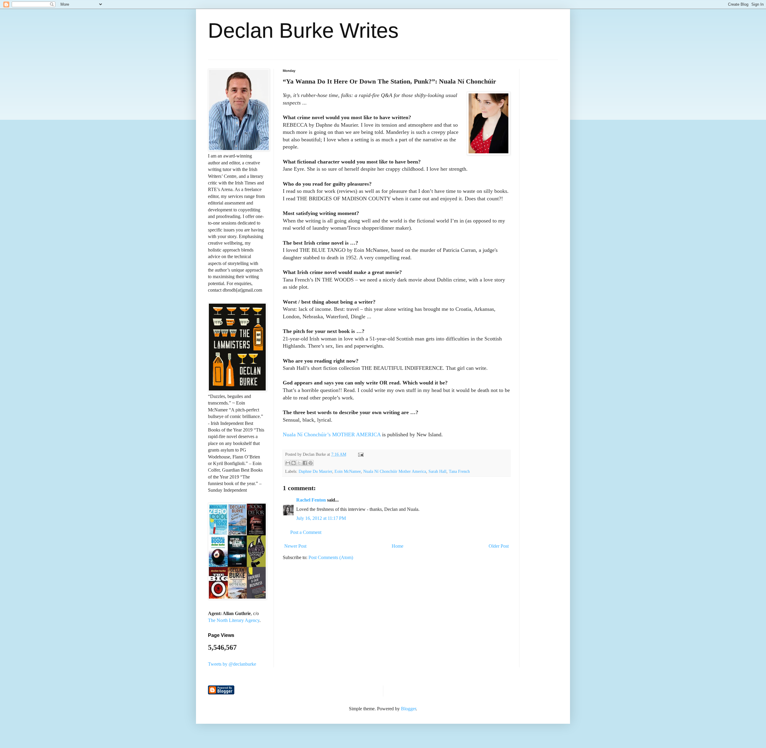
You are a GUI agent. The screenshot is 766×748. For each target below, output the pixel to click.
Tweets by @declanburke (232, 664)
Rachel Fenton (311, 499)
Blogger (408, 708)
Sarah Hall (437, 471)
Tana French (459, 471)
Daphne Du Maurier (315, 471)
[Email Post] (360, 454)
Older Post (499, 546)
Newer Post (295, 546)
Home (397, 546)
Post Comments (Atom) (330, 557)
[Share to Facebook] (305, 463)
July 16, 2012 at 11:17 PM (321, 518)
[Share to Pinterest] (311, 463)
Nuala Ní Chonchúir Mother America (394, 471)
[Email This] (288, 463)
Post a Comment (305, 532)
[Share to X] (299, 463)
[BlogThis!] (294, 463)
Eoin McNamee (348, 471)
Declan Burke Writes (303, 30)
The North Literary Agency (233, 620)
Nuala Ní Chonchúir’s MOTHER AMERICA (332, 434)
